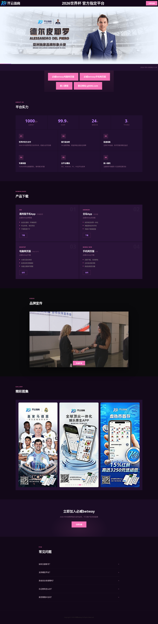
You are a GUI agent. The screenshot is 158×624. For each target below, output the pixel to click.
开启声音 (79, 363)
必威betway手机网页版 (95, 76)
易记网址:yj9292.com (88, 85)
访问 (23, 272)
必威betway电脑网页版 (63, 76)
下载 (23, 235)
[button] (66, 484)
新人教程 (64, 85)
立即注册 (152, 3)
